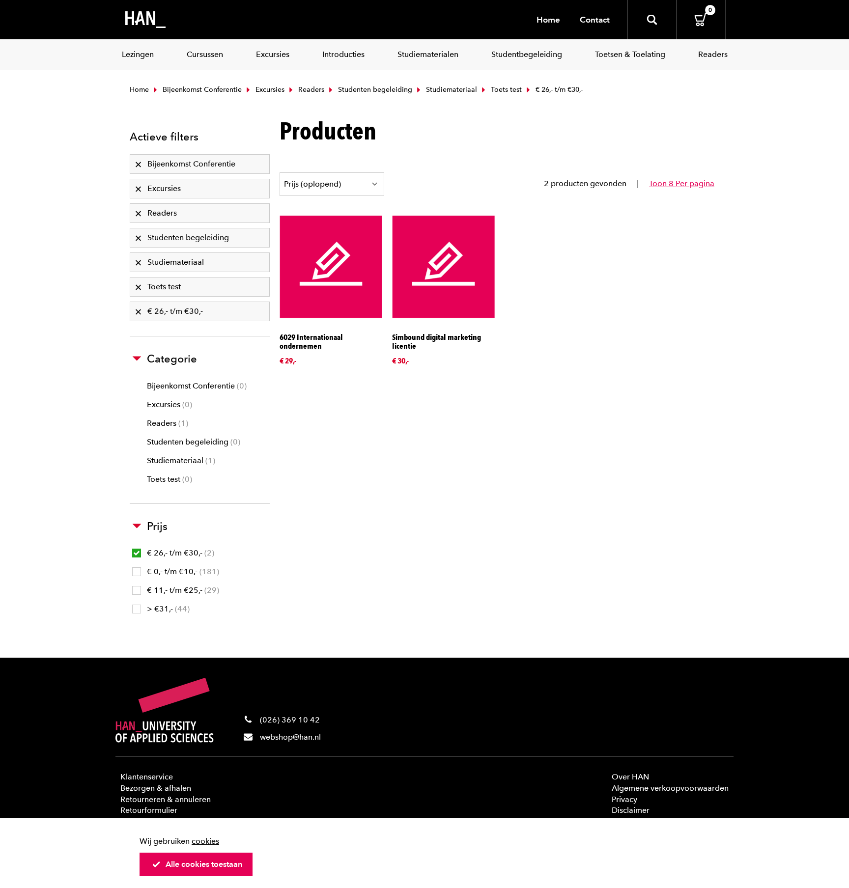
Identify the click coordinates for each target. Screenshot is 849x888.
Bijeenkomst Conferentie (201, 89)
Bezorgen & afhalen (155, 788)
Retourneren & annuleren (165, 799)
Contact (595, 20)
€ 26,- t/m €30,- (179, 552)
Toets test (505, 89)
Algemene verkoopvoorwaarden (670, 788)
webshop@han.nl (290, 737)
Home (548, 20)
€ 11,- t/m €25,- (182, 590)
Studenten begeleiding (374, 89)
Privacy (624, 799)
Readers (310, 89)
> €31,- (167, 608)
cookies (205, 841)
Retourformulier (148, 810)
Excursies (269, 89)
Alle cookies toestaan (204, 864)
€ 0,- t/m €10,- (182, 571)
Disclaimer (631, 810)
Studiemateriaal (450, 89)
